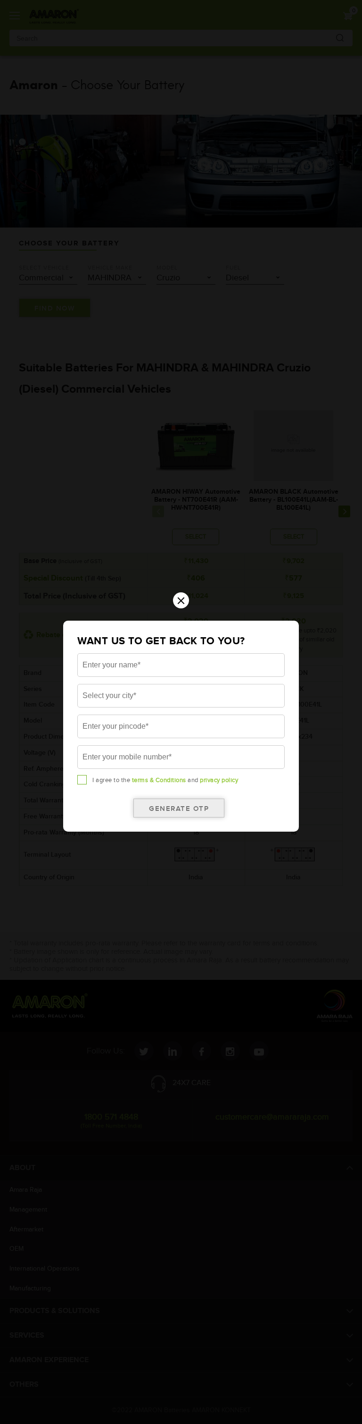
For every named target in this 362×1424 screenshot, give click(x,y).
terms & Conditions (159, 780)
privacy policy (219, 780)
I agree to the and (165, 780)
